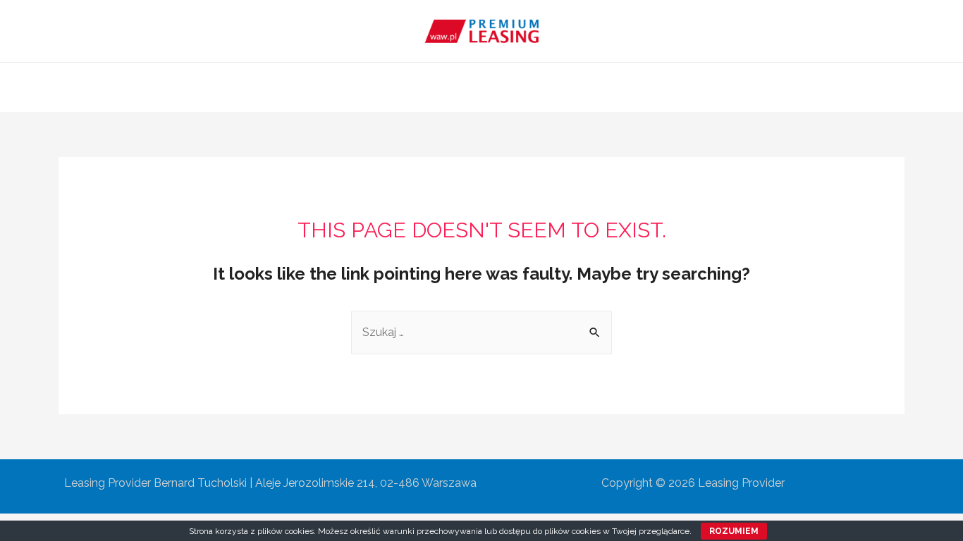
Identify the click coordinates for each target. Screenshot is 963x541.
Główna (315, 87)
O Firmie (381, 87)
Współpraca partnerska (542, 87)
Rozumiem (734, 531)
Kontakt (647, 87)
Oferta (442, 87)
